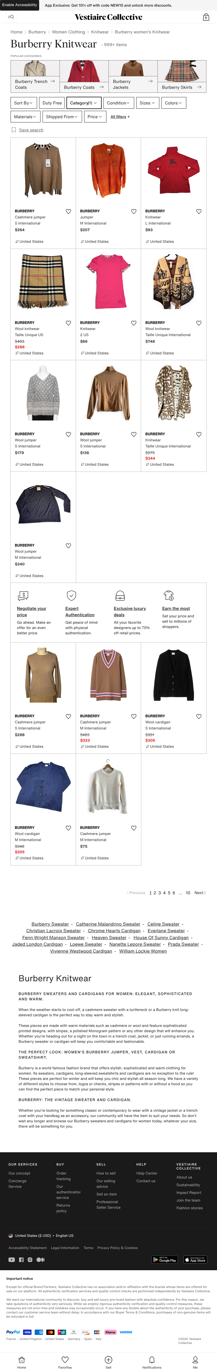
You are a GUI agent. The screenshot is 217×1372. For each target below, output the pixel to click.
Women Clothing (68, 32)
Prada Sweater (183, 944)
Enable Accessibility (19, 5)
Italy (99, 1339)
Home (16, 32)
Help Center (147, 1173)
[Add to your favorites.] (68, 211)
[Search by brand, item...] (10, 17)
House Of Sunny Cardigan (161, 937)
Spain (88, 1339)
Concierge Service (17, 1183)
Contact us (146, 1181)
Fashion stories (190, 1208)
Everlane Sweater (166, 930)
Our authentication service (69, 1192)
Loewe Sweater (86, 944)
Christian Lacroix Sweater (53, 930)
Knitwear (100, 32)
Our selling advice (105, 1183)
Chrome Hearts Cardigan (114, 930)
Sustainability (188, 1185)
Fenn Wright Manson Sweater (53, 937)
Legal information (65, 1247)
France (11, 1339)
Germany (74, 1339)
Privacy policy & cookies (117, 1247)
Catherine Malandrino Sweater (108, 924)
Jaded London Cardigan (37, 944)
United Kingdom (31, 1339)
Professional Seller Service (108, 1204)
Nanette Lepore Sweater (135, 944)
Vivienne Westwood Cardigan (81, 951)
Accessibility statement (27, 1247)
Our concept (19, 1173)
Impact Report (189, 1192)
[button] (206, 17)
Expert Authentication (80, 611)
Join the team (188, 1200)
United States (55, 1339)
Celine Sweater (163, 924)
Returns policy (63, 1208)
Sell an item (106, 1194)
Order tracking (63, 1176)
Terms (88, 1247)
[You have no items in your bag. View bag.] (206, 17)
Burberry (37, 32)
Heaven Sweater (109, 937)
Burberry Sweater (50, 924)
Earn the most (176, 608)
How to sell (105, 1173)
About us (184, 1177)
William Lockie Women (143, 951)
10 (188, 893)
